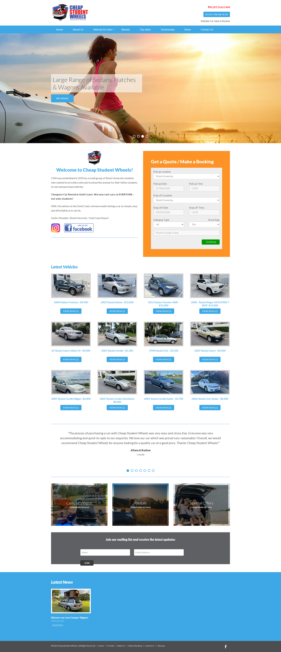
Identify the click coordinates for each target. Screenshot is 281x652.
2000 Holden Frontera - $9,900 (71, 302)
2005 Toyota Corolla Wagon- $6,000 (71, 398)
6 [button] (149, 470)
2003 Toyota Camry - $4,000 (210, 350)
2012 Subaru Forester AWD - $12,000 (163, 304)
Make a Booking (135, 646)
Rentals (125, 29)
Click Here (62, 94)
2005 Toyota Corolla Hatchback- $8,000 (117, 400)
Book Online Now (217, 14)
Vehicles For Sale (102, 29)
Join (87, 563)
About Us (78, 29)
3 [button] (142, 136)
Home (59, 29)
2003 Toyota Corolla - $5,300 (117, 350)
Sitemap (161, 646)
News (187, 29)
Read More (57, 625)
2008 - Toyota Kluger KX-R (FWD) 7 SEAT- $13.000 (210, 304)
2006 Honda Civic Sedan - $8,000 (210, 398)
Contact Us (207, 29)
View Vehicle (71, 311)
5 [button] (144, 470)
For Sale (110, 646)
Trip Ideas (145, 29)
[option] (140, 88)
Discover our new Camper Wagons (69, 617)
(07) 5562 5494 (219, 7)
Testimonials (168, 29)
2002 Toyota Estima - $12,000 (117, 302)
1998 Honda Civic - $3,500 (163, 350)
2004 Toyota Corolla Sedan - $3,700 (163, 398)
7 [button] (153, 470)
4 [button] (147, 136)
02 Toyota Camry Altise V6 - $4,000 (71, 350)
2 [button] (138, 136)
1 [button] (134, 136)
